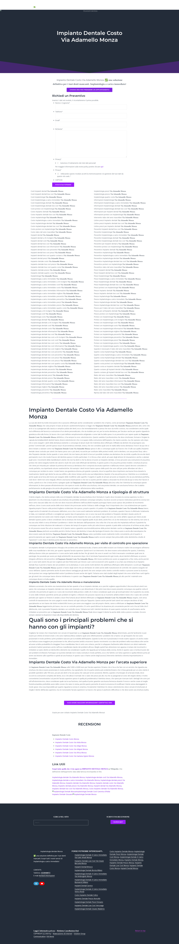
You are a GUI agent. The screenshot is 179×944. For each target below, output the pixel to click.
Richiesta (59, 129)
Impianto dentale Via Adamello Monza (80, 783)
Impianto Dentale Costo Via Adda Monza (70, 742)
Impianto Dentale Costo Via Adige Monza (71, 746)
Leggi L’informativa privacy (44, 931)
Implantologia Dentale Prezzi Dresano (89, 902)
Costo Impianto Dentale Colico (86, 895)
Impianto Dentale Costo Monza (67, 739)
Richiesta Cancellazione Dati (68, 931)
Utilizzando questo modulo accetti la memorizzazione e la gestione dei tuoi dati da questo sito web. (90, 175)
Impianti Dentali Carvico (84, 885)
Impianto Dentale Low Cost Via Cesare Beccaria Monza (89, 862)
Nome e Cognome (62, 103)
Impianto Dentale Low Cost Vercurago (89, 905)
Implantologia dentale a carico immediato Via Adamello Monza (76, 780)
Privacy (58, 159)
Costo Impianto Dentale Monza (121, 851)
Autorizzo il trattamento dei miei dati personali (78, 163)
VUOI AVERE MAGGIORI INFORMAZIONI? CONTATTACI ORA (89, 703)
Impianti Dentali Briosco (84, 867)
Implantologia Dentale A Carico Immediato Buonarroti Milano (91, 881)
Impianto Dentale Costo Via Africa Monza (71, 752)
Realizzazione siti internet (62, 933)
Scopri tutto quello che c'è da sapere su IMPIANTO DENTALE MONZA (80, 769)
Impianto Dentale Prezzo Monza (122, 862)
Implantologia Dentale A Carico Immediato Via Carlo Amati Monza (91, 856)
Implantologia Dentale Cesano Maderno (90, 909)
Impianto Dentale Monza (133, 860)
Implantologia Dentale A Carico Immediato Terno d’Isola (91, 890)
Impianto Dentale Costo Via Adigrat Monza (71, 749)
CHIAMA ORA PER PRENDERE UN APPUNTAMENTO (89, 90)
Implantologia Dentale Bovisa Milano (88, 870)
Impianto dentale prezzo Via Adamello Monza (75, 786)
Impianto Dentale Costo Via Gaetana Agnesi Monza (74, 756)
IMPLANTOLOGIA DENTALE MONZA (50, 4)
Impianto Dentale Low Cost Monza (126, 864)
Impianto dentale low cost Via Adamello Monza (70, 788)
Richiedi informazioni (47, 875)
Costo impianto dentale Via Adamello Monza (106, 788)
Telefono (59, 111)
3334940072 (45, 873)
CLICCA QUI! (118, 822)
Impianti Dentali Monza (129, 868)
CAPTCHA (58, 180)
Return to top (140, 930)
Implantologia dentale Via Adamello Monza (68, 777)
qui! (102, 166)
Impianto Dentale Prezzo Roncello (87, 898)
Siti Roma (50, 936)
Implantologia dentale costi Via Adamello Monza (104, 777)
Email (57, 120)
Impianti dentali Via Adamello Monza (107, 786)
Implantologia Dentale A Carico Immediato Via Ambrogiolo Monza (91, 875)
